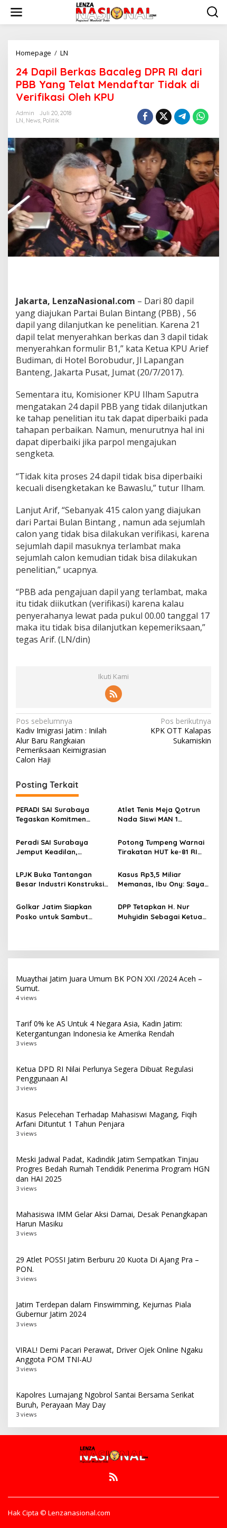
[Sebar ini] (145, 117)
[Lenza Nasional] (115, 11)
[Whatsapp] (201, 117)
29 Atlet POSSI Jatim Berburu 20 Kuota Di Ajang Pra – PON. (107, 1264)
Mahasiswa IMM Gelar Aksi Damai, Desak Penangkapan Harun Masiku (111, 1219)
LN (19, 120)
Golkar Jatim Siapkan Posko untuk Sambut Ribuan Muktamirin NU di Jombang (58, 911)
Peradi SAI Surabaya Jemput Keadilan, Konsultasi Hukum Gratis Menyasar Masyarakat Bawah (59, 847)
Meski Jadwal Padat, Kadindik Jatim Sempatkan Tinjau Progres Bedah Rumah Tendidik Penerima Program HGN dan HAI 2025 (113, 1168)
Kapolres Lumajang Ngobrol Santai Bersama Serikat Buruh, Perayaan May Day (105, 1399)
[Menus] (16, 12)
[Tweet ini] (164, 117)
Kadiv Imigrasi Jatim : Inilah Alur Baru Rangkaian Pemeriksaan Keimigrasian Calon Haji (61, 740)
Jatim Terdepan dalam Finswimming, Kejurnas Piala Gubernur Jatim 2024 (103, 1309)
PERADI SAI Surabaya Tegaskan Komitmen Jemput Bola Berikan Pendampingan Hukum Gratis (55, 814)
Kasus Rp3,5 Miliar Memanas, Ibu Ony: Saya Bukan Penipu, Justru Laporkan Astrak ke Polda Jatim (163, 879)
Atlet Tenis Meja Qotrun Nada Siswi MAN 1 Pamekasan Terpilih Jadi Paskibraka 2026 (160, 814)
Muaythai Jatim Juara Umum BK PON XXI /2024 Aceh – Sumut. (109, 983)
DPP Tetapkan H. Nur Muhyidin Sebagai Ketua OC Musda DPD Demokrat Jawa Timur (162, 911)
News (33, 120)
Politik (51, 120)
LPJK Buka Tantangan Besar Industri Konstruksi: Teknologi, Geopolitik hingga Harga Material (61, 879)
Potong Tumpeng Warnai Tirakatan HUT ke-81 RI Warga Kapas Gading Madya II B (161, 847)
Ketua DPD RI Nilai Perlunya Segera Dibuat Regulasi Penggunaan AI (104, 1073)
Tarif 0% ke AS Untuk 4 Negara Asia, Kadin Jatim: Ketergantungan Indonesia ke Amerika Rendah (99, 1028)
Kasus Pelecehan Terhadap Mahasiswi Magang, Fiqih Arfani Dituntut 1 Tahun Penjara (106, 1119)
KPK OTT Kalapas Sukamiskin (180, 730)
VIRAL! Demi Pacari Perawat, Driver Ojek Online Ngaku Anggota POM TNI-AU (109, 1354)
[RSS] (113, 693)
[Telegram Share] (182, 117)
